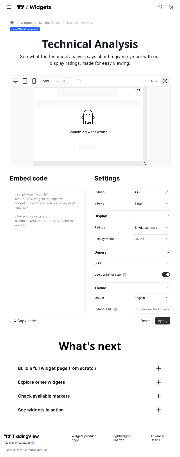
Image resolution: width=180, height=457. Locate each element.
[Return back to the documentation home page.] (12, 22)
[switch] (166, 274)
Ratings (99, 227)
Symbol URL (103, 309)
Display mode (104, 239)
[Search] (160, 7)
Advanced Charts (158, 438)
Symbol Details (49, 22)
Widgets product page (84, 438)
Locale (99, 297)
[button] (151, 203)
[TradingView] (21, 7)
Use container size (107, 274)
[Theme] (171, 7)
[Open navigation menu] (8, 7)
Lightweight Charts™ (121, 438)
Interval (99, 203)
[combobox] (151, 81)
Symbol (99, 192)
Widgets (26, 22)
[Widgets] (40, 8)
